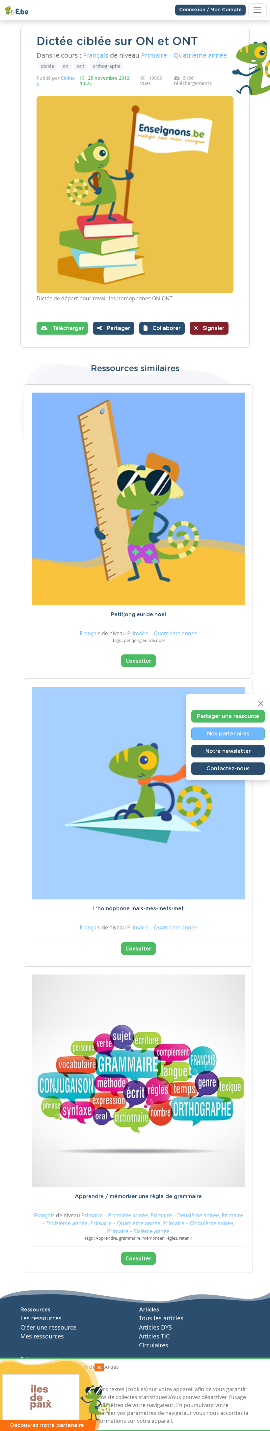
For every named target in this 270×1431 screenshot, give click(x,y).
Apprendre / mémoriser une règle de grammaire (138, 1196)
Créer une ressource (48, 1327)
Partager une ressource (228, 716)
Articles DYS (155, 1327)
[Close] (261, 703)
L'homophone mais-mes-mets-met (138, 908)
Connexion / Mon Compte (210, 10)
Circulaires (153, 1345)
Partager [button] (117, 328)
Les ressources (41, 1318)
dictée (47, 66)
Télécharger (67, 328)
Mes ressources (42, 1336)
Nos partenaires (228, 733)
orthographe (107, 66)
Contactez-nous (228, 768)
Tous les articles (161, 1318)
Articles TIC (154, 1336)
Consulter (138, 660)
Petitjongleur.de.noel (138, 614)
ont (80, 66)
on (65, 66)
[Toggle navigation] (257, 9)
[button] (162, 328)
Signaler (212, 328)
